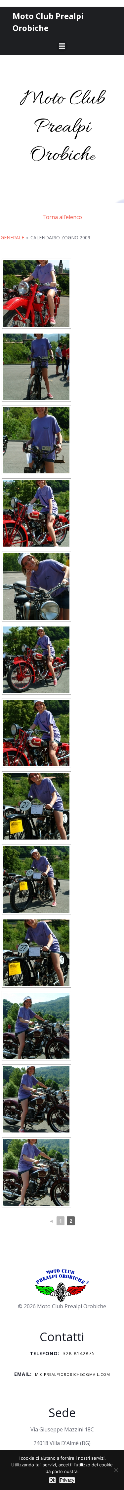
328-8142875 (79, 1353)
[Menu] (62, 46)
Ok (52, 1480)
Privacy (67, 1480)
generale (12, 237)
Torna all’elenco (62, 217)
